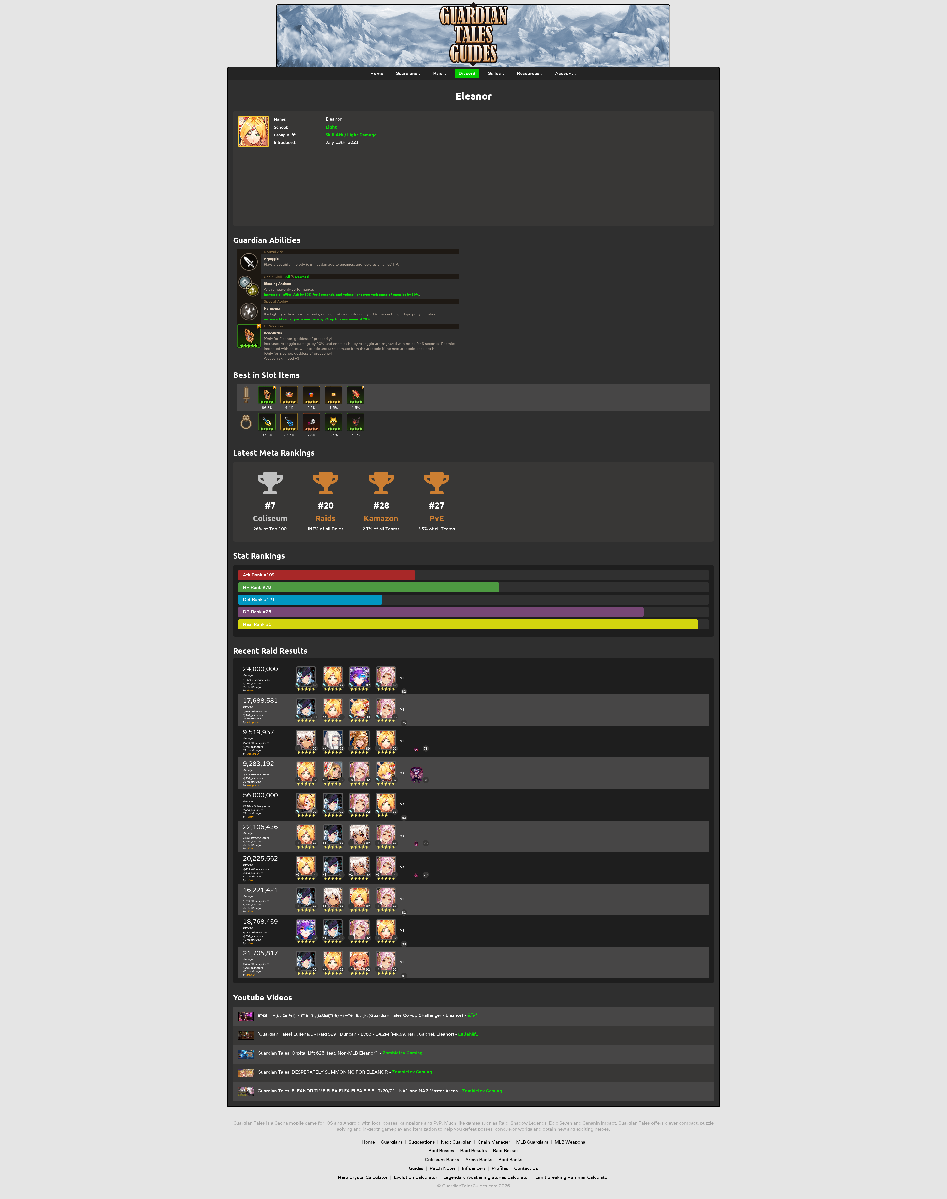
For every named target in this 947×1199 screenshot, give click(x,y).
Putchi (250, 816)
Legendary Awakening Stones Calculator (486, 1177)
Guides (416, 1168)
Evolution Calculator (415, 1177)
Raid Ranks (510, 1159)
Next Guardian (456, 1142)
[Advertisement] (471, 184)
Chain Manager (494, 1142)
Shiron (250, 690)
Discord (467, 73)
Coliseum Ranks (442, 1159)
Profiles (500, 1168)
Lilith (249, 848)
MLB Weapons (570, 1142)
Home (376, 73)
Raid (438, 73)
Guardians (407, 73)
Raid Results (473, 1150)
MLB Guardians (532, 1142)
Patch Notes (443, 1168)
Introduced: (285, 142)
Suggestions (422, 1142)
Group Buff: (285, 134)
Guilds (495, 73)
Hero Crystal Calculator (363, 1177)
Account (564, 73)
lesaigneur (252, 722)
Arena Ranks (478, 1159)
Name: (280, 119)
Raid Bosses (441, 1150)
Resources (528, 73)
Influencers (474, 1168)
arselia (250, 974)
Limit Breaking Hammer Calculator (572, 1177)
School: (281, 127)
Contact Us (526, 1168)
